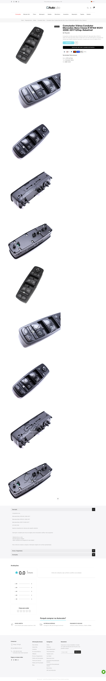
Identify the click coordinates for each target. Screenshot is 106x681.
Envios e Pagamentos (37, 656)
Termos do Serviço (36, 660)
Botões (34, 20)
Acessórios (65, 14)
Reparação (74, 14)
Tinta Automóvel (50, 651)
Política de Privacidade (37, 662)
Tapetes (82, 14)
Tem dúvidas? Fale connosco (70, 55)
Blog (33, 665)
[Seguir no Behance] (18, 2)
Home (22, 20)
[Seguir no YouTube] (16, 2)
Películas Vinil (26, 14)
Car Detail (49, 656)
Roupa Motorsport (51, 649)
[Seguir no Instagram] (13, 2)
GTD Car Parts (69, 58)
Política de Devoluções (37, 658)
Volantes (89, 14)
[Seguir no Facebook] (11, 2)
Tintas (34, 14)
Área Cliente (35, 644)
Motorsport (41, 14)
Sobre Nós (34, 647)
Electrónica (57, 14)
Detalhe (49, 14)
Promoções (18, 14)
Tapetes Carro (50, 653)
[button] (83, 47)
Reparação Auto (28, 20)
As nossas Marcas (36, 651)
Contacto (34, 649)
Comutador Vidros (41, 20)
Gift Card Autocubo (51, 670)
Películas (49, 647)
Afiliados (34, 653)
